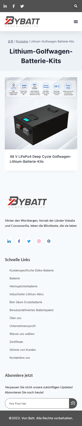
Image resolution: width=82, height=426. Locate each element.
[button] (76, 6)
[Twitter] (29, 241)
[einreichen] (73, 403)
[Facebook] (19, 241)
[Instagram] (39, 241)
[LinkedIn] (9, 241)
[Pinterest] (49, 241)
